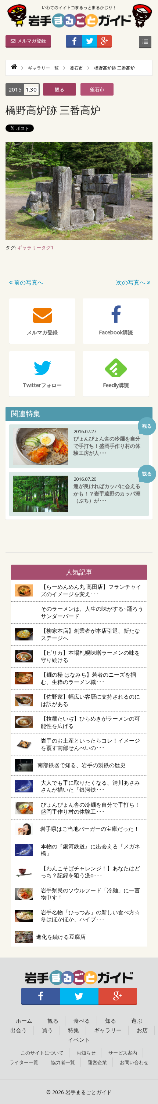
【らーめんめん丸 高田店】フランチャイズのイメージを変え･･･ (91, 590)
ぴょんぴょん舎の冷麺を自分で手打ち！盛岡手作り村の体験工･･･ (90, 808)
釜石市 (76, 68)
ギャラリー (108, 1030)
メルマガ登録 (31, 40)
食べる (81, 1020)
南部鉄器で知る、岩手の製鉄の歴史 (81, 765)
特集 (73, 1030)
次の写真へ (131, 282)
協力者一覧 (63, 1062)
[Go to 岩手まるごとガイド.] (14, 68)
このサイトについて (42, 1052)
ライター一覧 (24, 1062)
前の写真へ (27, 282)
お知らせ (86, 1052)
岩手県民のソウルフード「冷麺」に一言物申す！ (90, 893)
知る (110, 1020)
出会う (18, 1030)
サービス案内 (122, 1052)
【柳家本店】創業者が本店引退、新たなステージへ (90, 634)
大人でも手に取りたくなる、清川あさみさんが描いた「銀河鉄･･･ (90, 786)
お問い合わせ (134, 1062)
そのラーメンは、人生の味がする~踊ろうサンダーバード (92, 612)
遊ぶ (136, 1020)
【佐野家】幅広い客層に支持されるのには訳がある (90, 700)
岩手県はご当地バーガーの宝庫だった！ (89, 828)
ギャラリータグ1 (35, 247)
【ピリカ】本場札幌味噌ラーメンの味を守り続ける (90, 656)
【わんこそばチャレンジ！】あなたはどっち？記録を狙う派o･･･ (90, 872)
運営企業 (97, 1062)
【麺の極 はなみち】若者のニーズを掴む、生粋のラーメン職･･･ (88, 678)
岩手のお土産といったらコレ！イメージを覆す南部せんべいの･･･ (90, 744)
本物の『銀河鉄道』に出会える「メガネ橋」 (90, 850)
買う (47, 1030)
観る (59, 89)
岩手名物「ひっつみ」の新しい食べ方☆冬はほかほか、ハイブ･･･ (90, 915)
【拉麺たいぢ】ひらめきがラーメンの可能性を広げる (90, 722)
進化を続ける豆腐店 (63, 936)
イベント (79, 1039)
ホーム (24, 1020)
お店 (142, 1030)
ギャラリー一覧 (43, 68)
